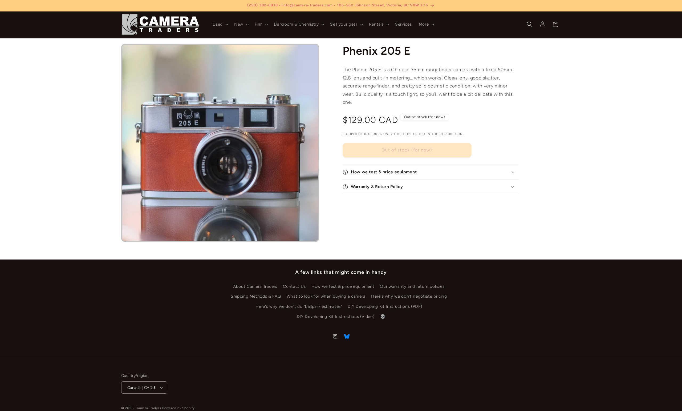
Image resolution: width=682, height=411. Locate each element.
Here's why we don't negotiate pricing (409, 296)
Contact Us (294, 286)
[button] (220, 24)
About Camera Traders (255, 286)
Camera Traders (148, 408)
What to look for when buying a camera (326, 296)
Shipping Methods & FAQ (256, 296)
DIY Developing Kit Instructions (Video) (336, 316)
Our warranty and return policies (412, 286)
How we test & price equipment (342, 286)
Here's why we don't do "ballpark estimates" (298, 306)
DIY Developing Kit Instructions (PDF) (385, 306)
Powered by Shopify (178, 408)
